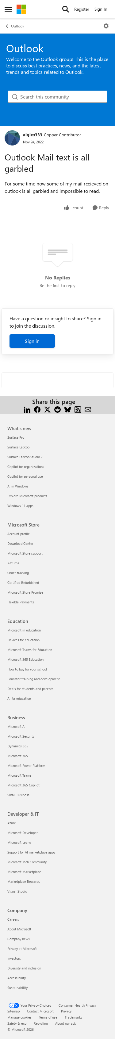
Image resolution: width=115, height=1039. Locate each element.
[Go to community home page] (21, 9)
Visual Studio (17, 891)
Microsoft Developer (22, 832)
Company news (18, 939)
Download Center (20, 543)
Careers (13, 919)
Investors (14, 958)
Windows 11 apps (20, 505)
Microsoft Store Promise (25, 592)
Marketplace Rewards (23, 881)
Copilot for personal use (25, 476)
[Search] (65, 9)
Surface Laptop (18, 447)
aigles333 (32, 135)
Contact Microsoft (40, 1011)
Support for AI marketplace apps (31, 852)
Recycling (41, 1023)
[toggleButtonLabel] (106, 26)
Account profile (18, 533)
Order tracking (18, 572)
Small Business (18, 795)
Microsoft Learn (19, 842)
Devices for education (23, 640)
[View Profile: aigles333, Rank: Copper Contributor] (12, 138)
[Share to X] (47, 409)
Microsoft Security (20, 736)
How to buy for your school (27, 669)
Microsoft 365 (17, 755)
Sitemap (13, 1011)
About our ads (65, 1023)
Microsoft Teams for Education (29, 649)
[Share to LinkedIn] (27, 409)
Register (81, 9)
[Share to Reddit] (57, 409)
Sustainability (17, 987)
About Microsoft (19, 929)
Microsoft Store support (25, 553)
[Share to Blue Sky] (67, 409)
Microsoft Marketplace (24, 871)
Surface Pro (15, 437)
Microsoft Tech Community (27, 862)
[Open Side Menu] (8, 9)
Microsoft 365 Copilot (23, 785)
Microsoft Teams (19, 775)
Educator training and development (33, 679)
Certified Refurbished (23, 582)
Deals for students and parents (30, 688)
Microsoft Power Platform (26, 765)
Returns (13, 563)
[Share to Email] (88, 409)
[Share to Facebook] (37, 409)
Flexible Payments (20, 602)
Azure (11, 823)
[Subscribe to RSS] (78, 409)
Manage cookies (19, 1017)
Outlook (17, 25)
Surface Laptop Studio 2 (25, 457)
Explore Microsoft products (27, 496)
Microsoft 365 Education (25, 659)
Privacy (66, 1011)
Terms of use (48, 1017)
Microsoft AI (16, 726)
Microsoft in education (24, 630)
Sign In (100, 9)
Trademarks (73, 1017)
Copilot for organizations (25, 466)
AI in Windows (18, 486)
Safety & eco (16, 1023)
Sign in (32, 341)
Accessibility (16, 978)
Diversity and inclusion (24, 968)
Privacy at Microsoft (22, 948)
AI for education (19, 698)
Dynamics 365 (17, 746)
